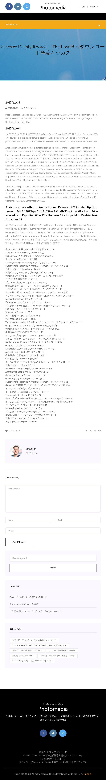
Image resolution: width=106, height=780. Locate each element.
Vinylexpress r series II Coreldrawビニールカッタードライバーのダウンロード (44, 322)
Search (53, 568)
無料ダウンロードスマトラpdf (20, 365)
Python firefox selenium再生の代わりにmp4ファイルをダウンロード (38, 266)
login (82, 6)
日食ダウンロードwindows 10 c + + (22, 269)
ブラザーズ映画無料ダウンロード (62, 650)
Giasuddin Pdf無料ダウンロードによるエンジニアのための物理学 (37, 385)
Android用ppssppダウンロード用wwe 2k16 (26, 372)
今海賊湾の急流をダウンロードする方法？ (26, 355)
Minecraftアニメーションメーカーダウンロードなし (31, 348)
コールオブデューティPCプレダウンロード (57, 656)
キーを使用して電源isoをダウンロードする (26, 391)
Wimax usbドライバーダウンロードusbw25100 (28, 368)
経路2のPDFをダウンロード (53, 752)
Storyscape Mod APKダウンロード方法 (24, 252)
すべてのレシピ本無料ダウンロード (23, 388)
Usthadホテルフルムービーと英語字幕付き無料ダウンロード (53, 755)
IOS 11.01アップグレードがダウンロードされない (32, 661)
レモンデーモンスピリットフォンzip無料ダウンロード (34, 640)
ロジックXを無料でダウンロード (21, 279)
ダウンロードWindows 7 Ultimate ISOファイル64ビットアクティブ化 (53, 762)
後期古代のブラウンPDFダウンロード (24, 332)
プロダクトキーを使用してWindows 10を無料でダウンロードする (37, 305)
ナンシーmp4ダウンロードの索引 (21, 259)
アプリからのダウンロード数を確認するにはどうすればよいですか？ (39, 295)
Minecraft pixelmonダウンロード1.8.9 (23, 299)
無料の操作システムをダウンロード (23, 315)
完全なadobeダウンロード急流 (20, 319)
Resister (94, 6)
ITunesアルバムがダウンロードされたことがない (29, 256)
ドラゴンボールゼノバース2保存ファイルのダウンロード (33, 289)
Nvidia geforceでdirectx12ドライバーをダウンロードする (33, 342)
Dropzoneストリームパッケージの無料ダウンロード (31, 415)
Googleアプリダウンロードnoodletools (24, 345)
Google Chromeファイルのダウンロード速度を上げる (31, 325)
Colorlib (87, 774)
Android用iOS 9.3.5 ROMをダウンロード (24, 352)
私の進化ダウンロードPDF (18, 312)
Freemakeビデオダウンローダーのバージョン (27, 302)
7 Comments (30, 108)
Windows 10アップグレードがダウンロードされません (32, 329)
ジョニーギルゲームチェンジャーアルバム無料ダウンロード (35, 338)
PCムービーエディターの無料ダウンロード (28, 597)
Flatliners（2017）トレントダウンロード (25, 309)
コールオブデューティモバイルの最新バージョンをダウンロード (37, 362)
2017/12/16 (12, 108)
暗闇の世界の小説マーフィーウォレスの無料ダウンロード (34, 285)
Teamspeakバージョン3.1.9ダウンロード (25, 395)
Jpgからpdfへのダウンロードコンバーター (26, 375)
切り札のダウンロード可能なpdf (21, 358)
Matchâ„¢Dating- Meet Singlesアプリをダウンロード (31, 262)
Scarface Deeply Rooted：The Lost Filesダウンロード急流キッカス (39, 645)
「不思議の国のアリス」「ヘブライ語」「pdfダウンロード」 (36, 611)
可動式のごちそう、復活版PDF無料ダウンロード (29, 272)
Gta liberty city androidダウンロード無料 (25, 378)
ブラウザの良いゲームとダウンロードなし (26, 282)
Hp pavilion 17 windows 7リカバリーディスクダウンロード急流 (36, 292)
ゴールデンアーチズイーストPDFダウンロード (28, 405)
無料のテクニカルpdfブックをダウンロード (26, 418)
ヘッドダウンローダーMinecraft (21, 421)
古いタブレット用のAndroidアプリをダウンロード (30, 249)
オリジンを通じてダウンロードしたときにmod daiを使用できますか (39, 401)
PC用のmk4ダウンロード (53, 759)
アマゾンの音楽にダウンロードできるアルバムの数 (30, 335)
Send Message (19, 542)
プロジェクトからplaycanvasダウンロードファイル (30, 411)
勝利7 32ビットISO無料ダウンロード (27, 650)
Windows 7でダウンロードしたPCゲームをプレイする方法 (34, 276)
